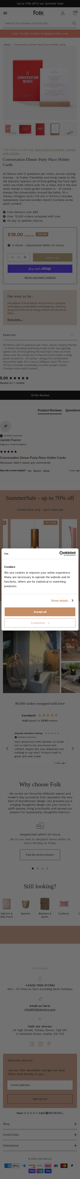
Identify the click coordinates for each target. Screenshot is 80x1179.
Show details (59, 600)
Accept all (40, 611)
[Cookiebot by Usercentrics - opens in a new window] (59, 553)
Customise (38, 622)
